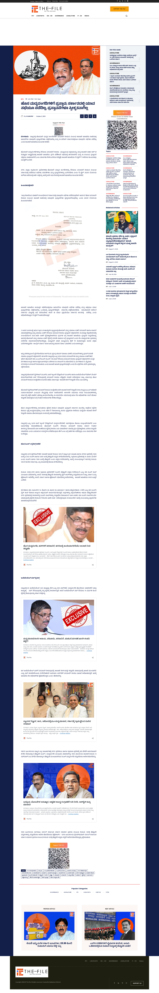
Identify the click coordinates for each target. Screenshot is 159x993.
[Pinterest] (90, 116)
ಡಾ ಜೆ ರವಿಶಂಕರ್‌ (33, 875)
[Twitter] (122, 1)
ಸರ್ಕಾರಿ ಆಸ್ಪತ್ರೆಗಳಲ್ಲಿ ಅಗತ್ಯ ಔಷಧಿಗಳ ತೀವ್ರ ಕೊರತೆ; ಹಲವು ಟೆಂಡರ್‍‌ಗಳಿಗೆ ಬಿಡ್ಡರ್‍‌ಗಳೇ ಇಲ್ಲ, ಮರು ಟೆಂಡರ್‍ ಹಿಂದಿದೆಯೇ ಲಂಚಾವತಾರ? (130, 187)
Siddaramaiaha (26, 873)
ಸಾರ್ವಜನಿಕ (90, 875)
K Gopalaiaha (61, 870)
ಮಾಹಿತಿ (78, 875)
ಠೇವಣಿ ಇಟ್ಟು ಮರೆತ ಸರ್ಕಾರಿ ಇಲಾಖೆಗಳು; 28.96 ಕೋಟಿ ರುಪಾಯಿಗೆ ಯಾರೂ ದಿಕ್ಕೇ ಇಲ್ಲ (49, 944)
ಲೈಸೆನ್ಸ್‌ (83, 875)
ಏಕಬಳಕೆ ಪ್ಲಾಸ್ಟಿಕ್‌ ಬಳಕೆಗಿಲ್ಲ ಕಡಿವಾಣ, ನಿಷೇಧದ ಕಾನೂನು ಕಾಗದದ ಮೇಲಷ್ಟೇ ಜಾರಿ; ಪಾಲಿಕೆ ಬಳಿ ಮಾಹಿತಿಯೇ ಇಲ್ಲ (120, 269)
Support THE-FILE (59, 123)
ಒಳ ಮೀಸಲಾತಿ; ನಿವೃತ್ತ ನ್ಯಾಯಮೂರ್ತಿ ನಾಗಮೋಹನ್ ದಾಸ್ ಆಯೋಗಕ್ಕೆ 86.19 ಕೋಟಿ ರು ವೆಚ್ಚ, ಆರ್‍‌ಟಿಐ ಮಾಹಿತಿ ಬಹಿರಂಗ (121, 257)
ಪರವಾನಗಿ (57, 875)
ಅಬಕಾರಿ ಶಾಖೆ (70, 873)
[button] (126, 16)
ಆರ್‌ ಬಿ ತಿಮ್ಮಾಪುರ (80, 873)
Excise (40, 870)
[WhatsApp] (125, 1)
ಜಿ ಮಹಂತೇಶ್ (29, 116)
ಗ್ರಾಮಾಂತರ (24, 875)
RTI (22, 99)
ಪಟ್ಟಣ (51, 875)
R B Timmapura (82, 870)
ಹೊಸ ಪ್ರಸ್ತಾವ (45, 877)
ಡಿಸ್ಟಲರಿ (41, 875)
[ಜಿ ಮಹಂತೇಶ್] (22, 116)
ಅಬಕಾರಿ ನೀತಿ (62, 873)
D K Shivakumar (31, 870)
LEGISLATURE (114, 53)
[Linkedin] (120, 1)
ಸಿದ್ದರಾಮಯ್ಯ (25, 877)
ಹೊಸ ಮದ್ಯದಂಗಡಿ (55, 877)
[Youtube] (128, 1)
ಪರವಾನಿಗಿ (63, 875)
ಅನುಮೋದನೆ (36, 873)
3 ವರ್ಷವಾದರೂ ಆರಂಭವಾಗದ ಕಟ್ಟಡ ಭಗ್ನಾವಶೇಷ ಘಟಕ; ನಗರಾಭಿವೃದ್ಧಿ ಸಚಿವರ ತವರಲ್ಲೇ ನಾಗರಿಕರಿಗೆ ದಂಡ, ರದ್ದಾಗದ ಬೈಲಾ (121, 293)
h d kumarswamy (49, 870)
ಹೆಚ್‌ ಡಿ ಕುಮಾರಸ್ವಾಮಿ (35, 877)
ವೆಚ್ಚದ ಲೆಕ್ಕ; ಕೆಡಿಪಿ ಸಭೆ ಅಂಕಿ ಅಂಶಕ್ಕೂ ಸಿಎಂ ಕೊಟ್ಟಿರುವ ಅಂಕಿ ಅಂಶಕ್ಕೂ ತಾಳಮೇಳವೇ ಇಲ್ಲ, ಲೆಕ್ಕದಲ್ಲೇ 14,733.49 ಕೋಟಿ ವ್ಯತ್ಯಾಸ (113, 199)
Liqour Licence (71, 870)
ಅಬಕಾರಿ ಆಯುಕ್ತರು (52, 873)
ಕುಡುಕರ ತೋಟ (90, 873)
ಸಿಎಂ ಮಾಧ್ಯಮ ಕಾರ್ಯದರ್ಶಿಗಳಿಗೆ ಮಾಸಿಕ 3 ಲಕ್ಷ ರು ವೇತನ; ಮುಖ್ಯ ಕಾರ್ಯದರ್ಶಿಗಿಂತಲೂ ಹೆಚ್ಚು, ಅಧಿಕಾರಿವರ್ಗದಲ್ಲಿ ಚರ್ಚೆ (123, 68)
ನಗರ (46, 875)
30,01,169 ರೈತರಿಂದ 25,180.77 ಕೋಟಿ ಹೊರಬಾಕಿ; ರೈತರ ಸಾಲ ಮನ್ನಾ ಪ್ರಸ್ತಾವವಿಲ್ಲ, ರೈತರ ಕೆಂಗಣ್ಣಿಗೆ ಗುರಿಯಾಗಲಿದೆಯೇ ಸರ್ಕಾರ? (130, 199)
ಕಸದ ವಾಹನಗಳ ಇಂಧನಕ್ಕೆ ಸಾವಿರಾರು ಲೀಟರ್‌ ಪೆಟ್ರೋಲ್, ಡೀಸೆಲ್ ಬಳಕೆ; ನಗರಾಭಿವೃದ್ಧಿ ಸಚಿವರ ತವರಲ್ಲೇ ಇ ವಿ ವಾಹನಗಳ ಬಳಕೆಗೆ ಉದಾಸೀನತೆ (121, 281)
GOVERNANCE (115, 63)
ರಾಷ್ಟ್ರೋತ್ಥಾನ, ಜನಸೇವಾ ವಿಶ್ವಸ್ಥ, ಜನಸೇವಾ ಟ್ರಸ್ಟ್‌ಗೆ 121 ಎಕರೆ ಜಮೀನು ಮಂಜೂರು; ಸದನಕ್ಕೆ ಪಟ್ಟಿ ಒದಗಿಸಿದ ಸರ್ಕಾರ (123, 57)
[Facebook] (117, 1)
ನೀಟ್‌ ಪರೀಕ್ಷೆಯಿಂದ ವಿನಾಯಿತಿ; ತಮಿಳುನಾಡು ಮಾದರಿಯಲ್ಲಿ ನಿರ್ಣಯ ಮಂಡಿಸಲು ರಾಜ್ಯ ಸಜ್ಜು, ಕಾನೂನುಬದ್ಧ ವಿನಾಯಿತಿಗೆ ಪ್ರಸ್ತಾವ (122, 90)
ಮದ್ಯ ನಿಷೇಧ (71, 875)
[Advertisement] (79, 32)
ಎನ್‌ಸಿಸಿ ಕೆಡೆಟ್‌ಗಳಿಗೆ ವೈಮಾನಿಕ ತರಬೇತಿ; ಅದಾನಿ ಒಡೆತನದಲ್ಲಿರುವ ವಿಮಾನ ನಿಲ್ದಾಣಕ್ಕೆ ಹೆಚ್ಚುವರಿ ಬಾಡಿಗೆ (110, 944)
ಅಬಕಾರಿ (44, 873)
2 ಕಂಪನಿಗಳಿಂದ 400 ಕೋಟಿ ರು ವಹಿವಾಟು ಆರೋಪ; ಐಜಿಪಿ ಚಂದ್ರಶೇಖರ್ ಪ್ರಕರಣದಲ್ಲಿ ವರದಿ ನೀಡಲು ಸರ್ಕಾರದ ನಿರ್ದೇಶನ (121, 100)
